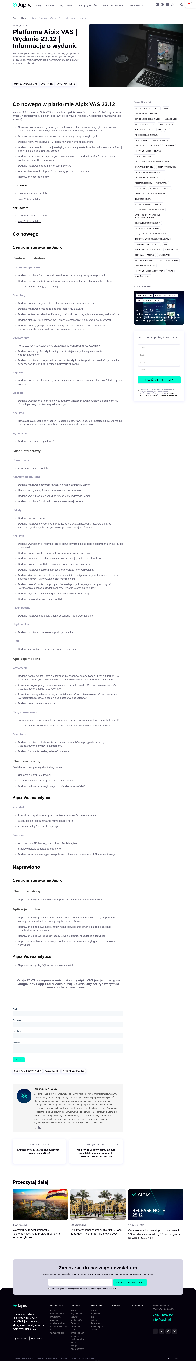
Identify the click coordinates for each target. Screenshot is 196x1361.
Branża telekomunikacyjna (147, 223)
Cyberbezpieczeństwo (144, 156)
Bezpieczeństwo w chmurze (147, 146)
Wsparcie (116, 1306)
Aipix (166, 108)
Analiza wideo (165, 255)
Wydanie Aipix (47, 84)
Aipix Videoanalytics (66, 84)
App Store (45, 984)
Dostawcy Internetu (167, 167)
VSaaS (170, 271)
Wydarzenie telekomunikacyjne (149, 210)
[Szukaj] (180, 5)
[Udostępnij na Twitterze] (3, 110)
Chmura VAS (169, 146)
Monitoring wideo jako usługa (149, 271)
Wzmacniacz (138, 1306)
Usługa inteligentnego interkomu (150, 194)
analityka (44, 141)
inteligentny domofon (160, 188)
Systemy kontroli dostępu (147, 108)
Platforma (75, 1306)
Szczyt (99, 1360)
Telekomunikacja (143, 199)
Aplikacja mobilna (143, 183)
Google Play (26, 984)
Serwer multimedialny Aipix (147, 119)
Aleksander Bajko (45, 1089)
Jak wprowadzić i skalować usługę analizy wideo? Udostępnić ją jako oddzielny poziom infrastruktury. (158, 317)
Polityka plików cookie (83, 1358)
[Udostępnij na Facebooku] (3, 104)
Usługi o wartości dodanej (147, 244)
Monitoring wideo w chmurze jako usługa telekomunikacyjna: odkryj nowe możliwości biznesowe (96, 1153)
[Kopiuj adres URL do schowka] (2, 123)
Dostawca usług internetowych (149, 172)
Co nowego (20, 185)
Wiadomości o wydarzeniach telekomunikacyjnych (148, 216)
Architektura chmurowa (146, 135)
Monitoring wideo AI (144, 130)
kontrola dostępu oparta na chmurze (152, 140)
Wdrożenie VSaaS (142, 276)
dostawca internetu (144, 167)
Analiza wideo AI (166, 124)
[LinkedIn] (3, 117)
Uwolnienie (140, 188)
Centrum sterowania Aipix (25, 84)
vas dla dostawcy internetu (147, 250)
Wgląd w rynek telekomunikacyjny (151, 234)
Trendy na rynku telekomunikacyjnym (153, 239)
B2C (166, 130)
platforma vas (171, 250)
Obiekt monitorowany (145, 266)
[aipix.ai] (22, 5)
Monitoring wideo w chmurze (148, 151)
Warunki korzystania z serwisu (157, 394)
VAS (165, 244)
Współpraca (161, 183)
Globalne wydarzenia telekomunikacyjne (154, 162)
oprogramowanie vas (144, 255)
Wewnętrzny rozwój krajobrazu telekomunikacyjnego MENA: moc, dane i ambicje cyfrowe (37, 1233)
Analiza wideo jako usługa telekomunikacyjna (156, 260)
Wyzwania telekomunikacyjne (148, 204)
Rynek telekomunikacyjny (147, 228)
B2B (159, 130)
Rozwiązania (56, 1306)
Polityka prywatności (168, 395)
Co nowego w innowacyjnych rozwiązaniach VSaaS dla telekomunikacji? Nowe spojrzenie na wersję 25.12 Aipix (154, 1234)
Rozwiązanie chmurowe (166, 295)
